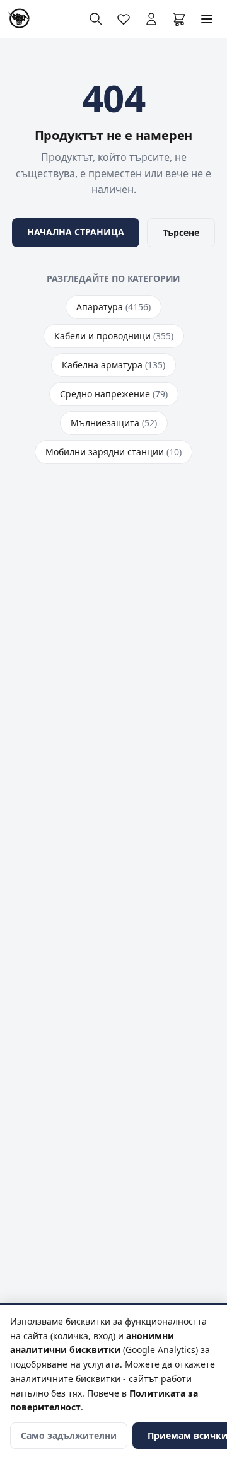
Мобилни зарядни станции (113, 452)
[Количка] (179, 19)
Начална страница (75, 232)
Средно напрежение (114, 394)
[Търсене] (95, 19)
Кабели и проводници (113, 336)
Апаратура (113, 307)
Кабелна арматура (113, 365)
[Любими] (123, 19)
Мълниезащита (114, 423)
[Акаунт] (151, 19)
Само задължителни (69, 1435)
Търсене (181, 232)
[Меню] (206, 19)
